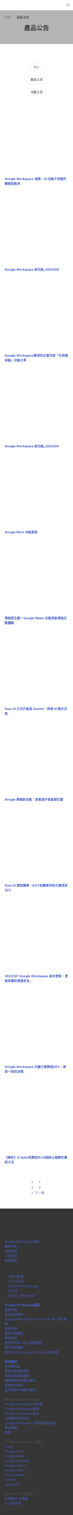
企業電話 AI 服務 (16, 1498)
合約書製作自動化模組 (20, 1390)
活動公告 (36, 92)
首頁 (8, 17)
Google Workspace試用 (22, 1242)
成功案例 (11, 1251)
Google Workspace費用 (22, 1409)
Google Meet (14, 1456)
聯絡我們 (11, 1260)
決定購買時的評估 (17, 1418)
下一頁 (39, 1193)
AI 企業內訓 (13, 1503)
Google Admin (15, 1465)
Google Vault (14, 1470)
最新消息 (11, 1246)
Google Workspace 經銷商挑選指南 (30, 1423)
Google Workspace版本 (22, 1413)
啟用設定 (11, 1338)
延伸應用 (11, 1362)
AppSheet (12, 1484)
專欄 (8, 1432)
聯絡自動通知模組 (17, 1371)
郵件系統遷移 (14, 1347)
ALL (36, 67)
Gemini (10, 1480)
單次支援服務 (14, 1314)
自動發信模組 (14, 1385)
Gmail (9, 1447)
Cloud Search (15, 1475)
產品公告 (36, 79)
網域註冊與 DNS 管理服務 (23, 1343)
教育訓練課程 (14, 1333)
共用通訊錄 (12, 1366)
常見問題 (11, 1428)
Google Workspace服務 (22, 1305)
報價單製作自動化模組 (20, 1380)
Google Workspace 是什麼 (24, 1404)
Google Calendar (17, 1461)
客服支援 (11, 1328)
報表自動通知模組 (17, 1376)
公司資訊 (11, 1256)
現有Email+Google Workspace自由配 (31, 1352)
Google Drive (14, 1451)
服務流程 (11, 1310)
